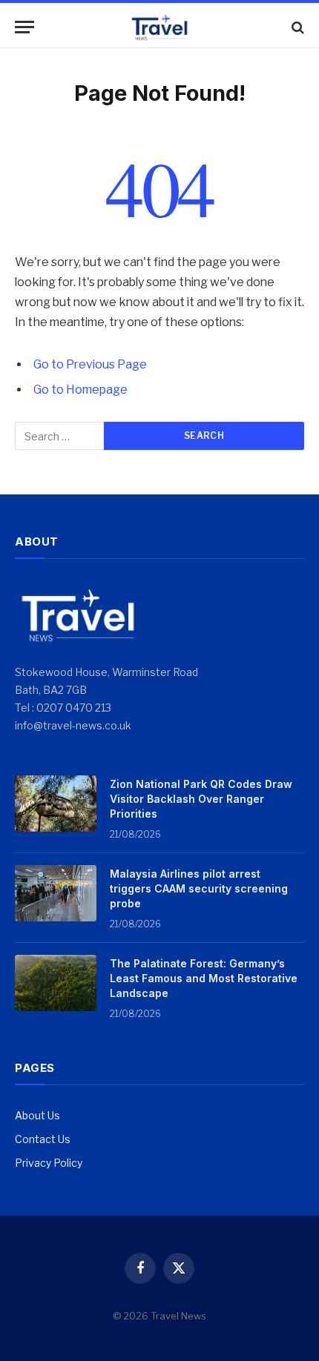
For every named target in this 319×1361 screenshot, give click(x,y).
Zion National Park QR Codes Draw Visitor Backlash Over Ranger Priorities (201, 799)
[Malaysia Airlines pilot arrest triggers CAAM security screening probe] (55, 893)
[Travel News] (159, 27)
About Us (37, 1115)
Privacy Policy (48, 1162)
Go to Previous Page (90, 364)
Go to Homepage (80, 390)
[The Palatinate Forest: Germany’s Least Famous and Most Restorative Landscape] (55, 983)
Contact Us (42, 1139)
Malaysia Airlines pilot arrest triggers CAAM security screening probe (199, 888)
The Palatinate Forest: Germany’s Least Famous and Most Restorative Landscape (203, 978)
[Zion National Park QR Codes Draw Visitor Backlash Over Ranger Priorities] (55, 803)
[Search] (296, 27)
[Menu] (24, 27)
